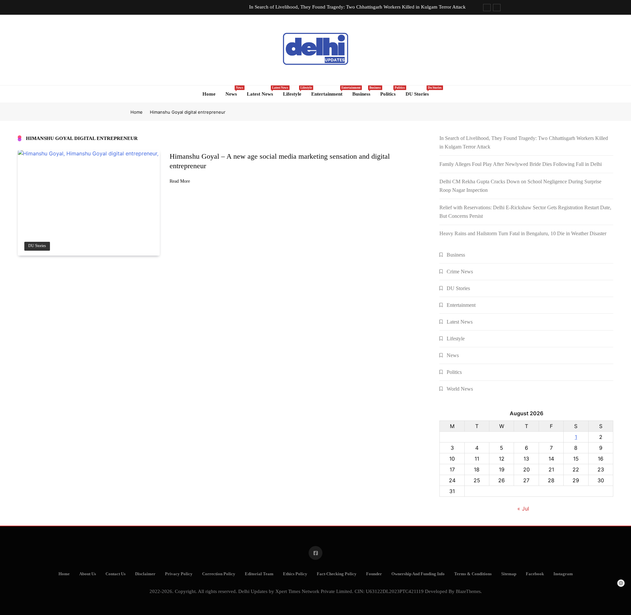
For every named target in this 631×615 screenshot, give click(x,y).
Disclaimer (145, 574)
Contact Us (115, 574)
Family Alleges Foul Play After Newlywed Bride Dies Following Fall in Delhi (520, 164)
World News (460, 389)
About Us (87, 574)
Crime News (460, 271)
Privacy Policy (179, 574)
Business (363, 91)
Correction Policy (218, 574)
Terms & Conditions (473, 574)
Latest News (262, 91)
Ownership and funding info (418, 574)
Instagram (563, 574)
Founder (374, 574)
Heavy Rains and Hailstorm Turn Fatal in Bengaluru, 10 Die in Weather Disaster (522, 233)
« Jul (523, 508)
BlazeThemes (468, 591)
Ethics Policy (295, 574)
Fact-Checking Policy (337, 574)
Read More (180, 181)
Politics (390, 91)
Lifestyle (294, 91)
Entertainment (329, 91)
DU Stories (420, 91)
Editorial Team (259, 574)
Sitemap (508, 574)
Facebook (535, 574)
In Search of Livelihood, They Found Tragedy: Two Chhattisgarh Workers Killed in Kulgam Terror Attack (357, 7)
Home (209, 94)
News (233, 91)
